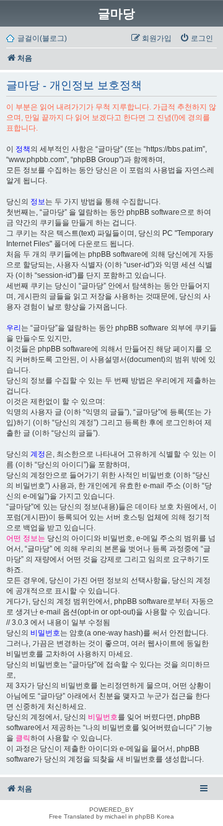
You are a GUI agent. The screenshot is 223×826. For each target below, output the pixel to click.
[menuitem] (196, 38)
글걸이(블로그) (42, 38)
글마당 (116, 13)
